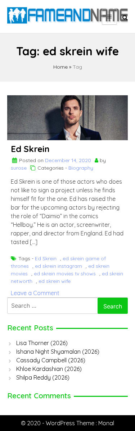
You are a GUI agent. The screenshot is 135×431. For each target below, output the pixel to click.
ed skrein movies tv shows (65, 273)
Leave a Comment (35, 293)
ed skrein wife (55, 281)
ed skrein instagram (58, 266)
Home (60, 67)
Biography (80, 168)
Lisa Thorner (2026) (42, 343)
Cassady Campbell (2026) (50, 360)
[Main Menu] (109, 17)
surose (19, 168)
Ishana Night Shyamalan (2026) (57, 351)
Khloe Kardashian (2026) (49, 368)
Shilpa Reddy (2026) (42, 377)
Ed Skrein (30, 148)
